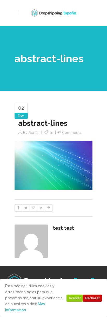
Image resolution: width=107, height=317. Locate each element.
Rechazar (92, 298)
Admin (34, 132)
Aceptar (75, 298)
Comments (72, 132)
